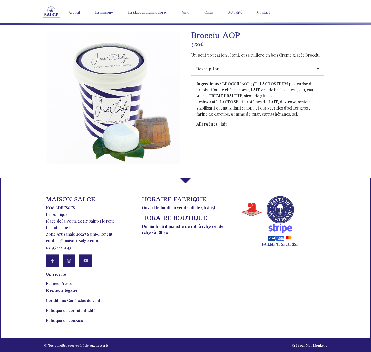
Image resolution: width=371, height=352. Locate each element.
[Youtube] (85, 260)
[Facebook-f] (52, 260)
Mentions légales (61, 290)
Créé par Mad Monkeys (309, 345)
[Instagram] (69, 260)
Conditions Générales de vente (74, 300)
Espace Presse (59, 283)
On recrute (56, 274)
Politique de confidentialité (70, 310)
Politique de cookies (64, 320)
